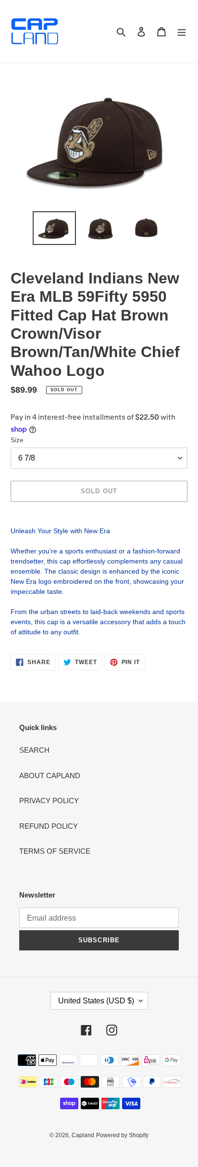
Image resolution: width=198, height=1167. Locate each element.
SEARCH (34, 750)
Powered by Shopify (122, 1135)
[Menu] (182, 31)
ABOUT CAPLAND (49, 775)
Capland (83, 1135)
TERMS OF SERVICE (54, 851)
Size (17, 440)
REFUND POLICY (48, 826)
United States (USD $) (96, 1001)
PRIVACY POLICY (49, 800)
